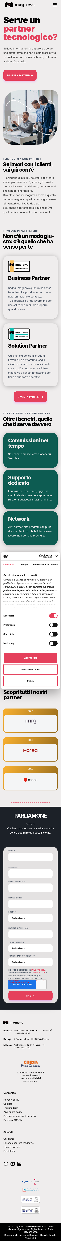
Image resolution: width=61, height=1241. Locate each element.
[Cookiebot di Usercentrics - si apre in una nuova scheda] (39, 556)
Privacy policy (11, 1099)
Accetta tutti (30, 658)
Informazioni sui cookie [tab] (45, 564)
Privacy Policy (38, 970)
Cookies (7, 1103)
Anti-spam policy (12, 1111)
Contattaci (9, 1151)
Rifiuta (30, 681)
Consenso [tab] (8, 564)
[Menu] (55, 4)
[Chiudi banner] (57, 556)
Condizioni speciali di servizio (19, 1116)
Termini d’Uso (38, 972)
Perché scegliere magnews (18, 1142)
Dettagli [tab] (24, 564)
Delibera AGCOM (13, 1120)
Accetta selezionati (30, 669)
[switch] (53, 625)
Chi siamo (8, 1138)
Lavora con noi (11, 1147)
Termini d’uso (10, 1107)
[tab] (11, 802)
